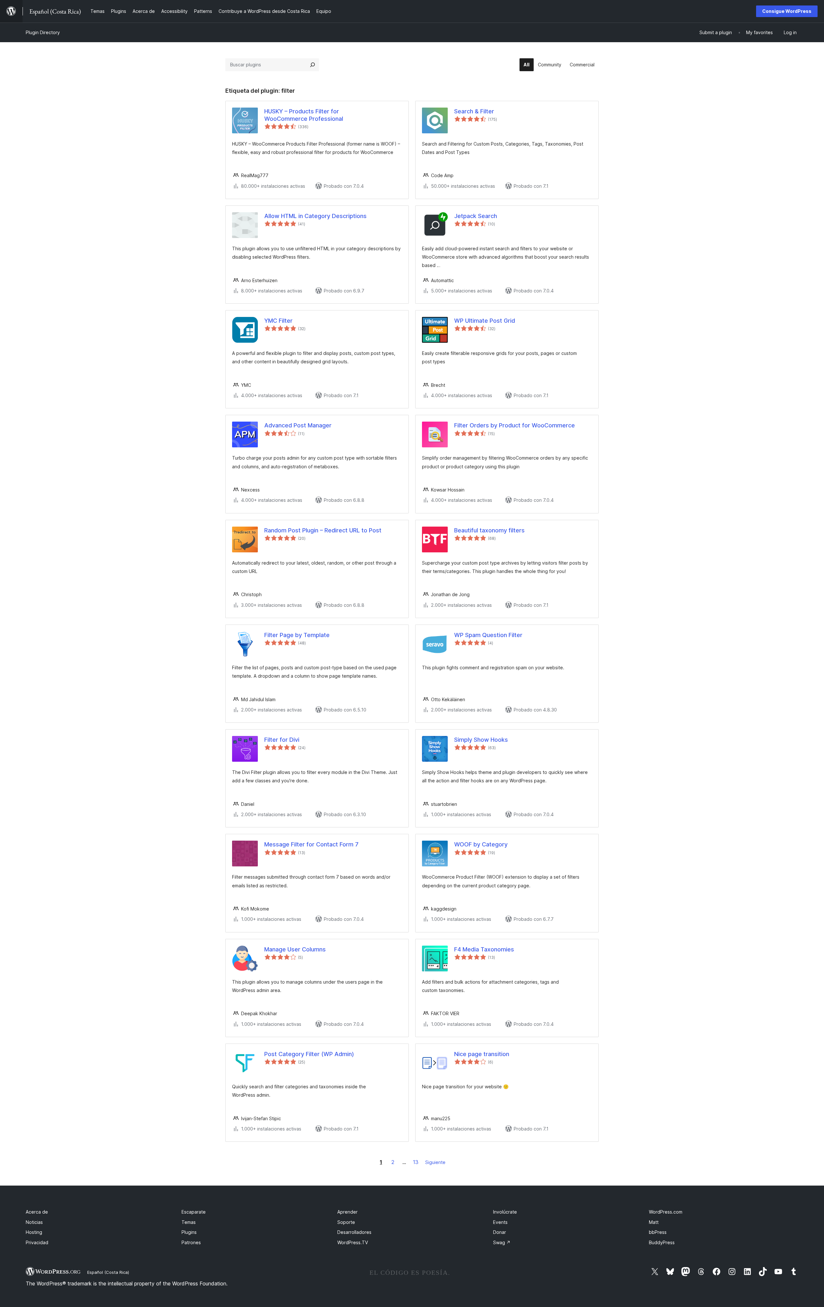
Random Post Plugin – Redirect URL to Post (322, 530)
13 (415, 1162)
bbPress (658, 1232)
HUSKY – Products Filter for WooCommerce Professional (303, 115)
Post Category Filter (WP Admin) (309, 1054)
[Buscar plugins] (312, 64)
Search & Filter (474, 111)
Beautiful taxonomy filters (489, 530)
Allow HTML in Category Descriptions (315, 216)
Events (500, 1222)
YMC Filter (278, 320)
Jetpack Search (475, 216)
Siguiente (435, 1162)
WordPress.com (665, 1212)
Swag (501, 1242)
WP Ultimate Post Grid (484, 320)
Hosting (34, 1232)
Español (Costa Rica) (108, 1272)
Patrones (191, 1242)
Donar (499, 1232)
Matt (654, 1222)
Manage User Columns (295, 949)
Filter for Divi (281, 739)
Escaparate (194, 1212)
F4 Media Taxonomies (484, 949)
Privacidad (37, 1242)
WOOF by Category (481, 844)
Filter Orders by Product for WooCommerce (514, 425)
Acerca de (37, 1212)
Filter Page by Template (297, 635)
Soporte (346, 1222)
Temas (189, 1222)
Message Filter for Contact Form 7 (311, 844)
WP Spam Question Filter (488, 635)
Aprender (347, 1212)
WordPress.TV (352, 1242)
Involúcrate (505, 1212)
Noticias (34, 1222)
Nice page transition (481, 1054)
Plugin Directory (43, 32)
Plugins (189, 1232)
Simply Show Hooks (481, 739)
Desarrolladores (354, 1232)
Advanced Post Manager (298, 425)
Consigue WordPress (786, 11)
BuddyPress (662, 1242)
